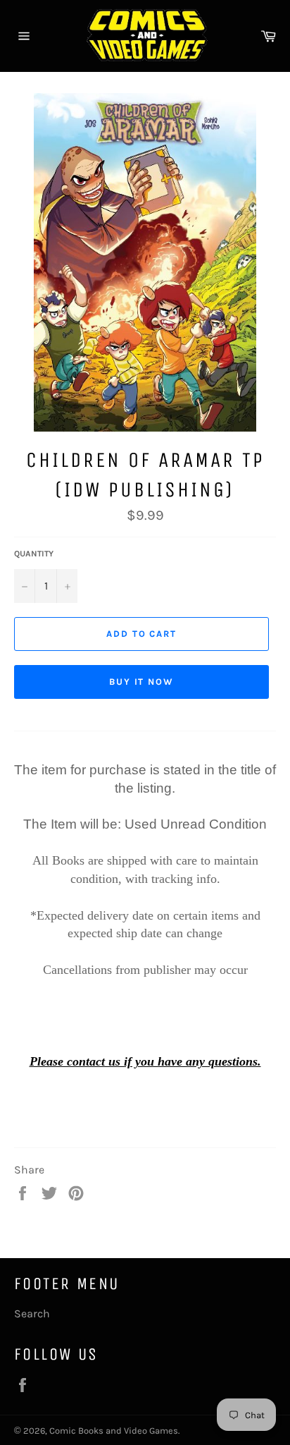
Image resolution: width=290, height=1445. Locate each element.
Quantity (33, 554)
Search (32, 1313)
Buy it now (142, 681)
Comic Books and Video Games (113, 1430)
